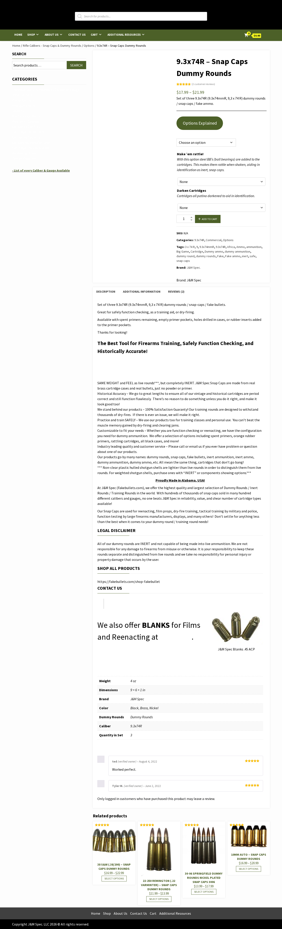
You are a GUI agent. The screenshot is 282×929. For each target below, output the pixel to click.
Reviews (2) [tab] (176, 292)
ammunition (254, 247)
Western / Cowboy (25, 121)
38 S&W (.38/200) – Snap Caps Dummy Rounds (114, 867)
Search (19, 53)
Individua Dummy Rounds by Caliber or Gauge (46, 89)
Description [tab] (105, 292)
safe (253, 256)
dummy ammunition (237, 251)
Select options (114, 878)
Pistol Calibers (23, 100)
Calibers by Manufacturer (31, 142)
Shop (31, 35)
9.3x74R (199, 240)
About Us (52, 35)
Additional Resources (124, 35)
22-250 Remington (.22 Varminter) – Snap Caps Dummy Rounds (159, 885)
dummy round (185, 256)
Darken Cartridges (191, 190)
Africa (231, 247)
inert (245, 256)
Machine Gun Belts (26, 116)
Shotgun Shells (23, 105)
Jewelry (18, 111)
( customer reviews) (203, 84)
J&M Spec (176, 637)
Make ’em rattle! (190, 154)
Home (18, 35)
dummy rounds (206, 256)
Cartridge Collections (28, 132)
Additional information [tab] (141, 292)
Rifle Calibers (22, 95)
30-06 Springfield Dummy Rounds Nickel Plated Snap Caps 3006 (204, 878)
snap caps (183, 261)
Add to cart (209, 219)
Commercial (213, 240)
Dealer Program (24, 158)
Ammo (240, 247)
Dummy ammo (214, 251)
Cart (94, 35)
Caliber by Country (26, 137)
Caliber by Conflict (26, 126)
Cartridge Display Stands (30, 148)
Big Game (182, 251)
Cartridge (197, 251)
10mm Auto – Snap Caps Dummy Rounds (248, 857)
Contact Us (77, 35)
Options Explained (200, 123)
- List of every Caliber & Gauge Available (41, 170)
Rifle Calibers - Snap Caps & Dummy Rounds (52, 46)
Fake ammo (232, 256)
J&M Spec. (194, 268)
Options (89, 46)
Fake (220, 256)
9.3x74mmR (206, 247)
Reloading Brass (24, 153)
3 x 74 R (190, 247)
